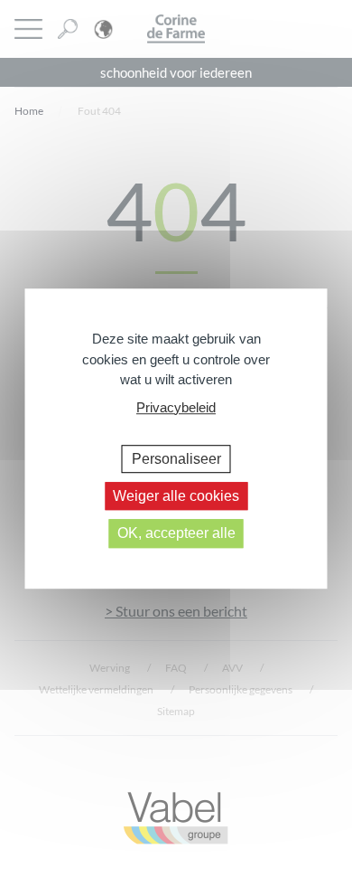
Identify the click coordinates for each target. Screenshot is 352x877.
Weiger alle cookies (176, 496)
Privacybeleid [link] (176, 407)
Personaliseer (176, 459)
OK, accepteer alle (176, 534)
